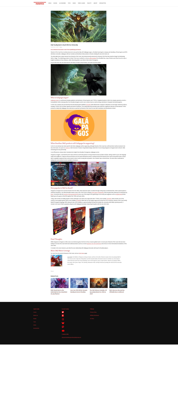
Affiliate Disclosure (94, 315)
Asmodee (88, 104)
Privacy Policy (93, 312)
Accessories (36, 328)
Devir (52, 194)
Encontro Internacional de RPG (71, 194)
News (61, 47)
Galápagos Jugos (55, 100)
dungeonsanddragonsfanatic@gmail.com (71, 337)
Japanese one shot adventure (94, 243)
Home (34, 312)
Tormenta (109, 198)
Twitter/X (67, 147)
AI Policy (92, 318)
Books (34, 318)
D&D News (81, 253)
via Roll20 (78, 200)
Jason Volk (69, 257)
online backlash (92, 58)
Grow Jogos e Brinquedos (98, 192)
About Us (35, 315)
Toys (34, 321)
